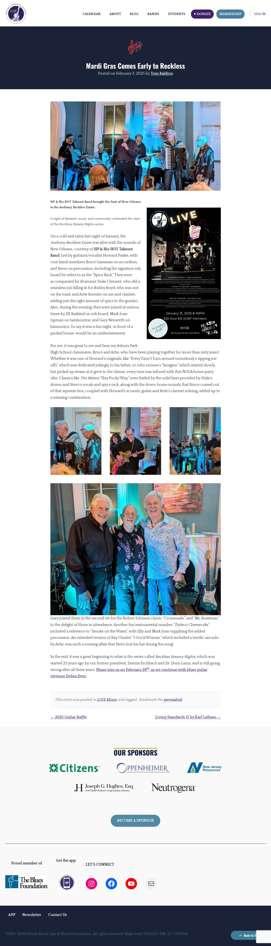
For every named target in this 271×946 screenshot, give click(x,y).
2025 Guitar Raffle (68, 717)
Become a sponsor (135, 821)
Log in (260, 14)
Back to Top (251, 935)
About (115, 14)
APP (11, 915)
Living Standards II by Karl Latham (188, 717)
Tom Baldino (162, 73)
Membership (230, 14)
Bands (153, 14)
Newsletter (31, 915)
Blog (134, 14)
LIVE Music (107, 700)
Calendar (92, 14)
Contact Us (57, 915)
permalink (173, 700)
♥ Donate (202, 14)
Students (176, 14)
